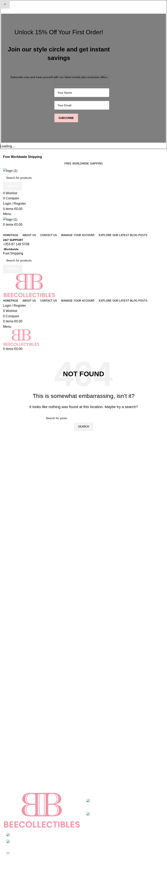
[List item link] (41, 846)
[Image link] (41, 810)
